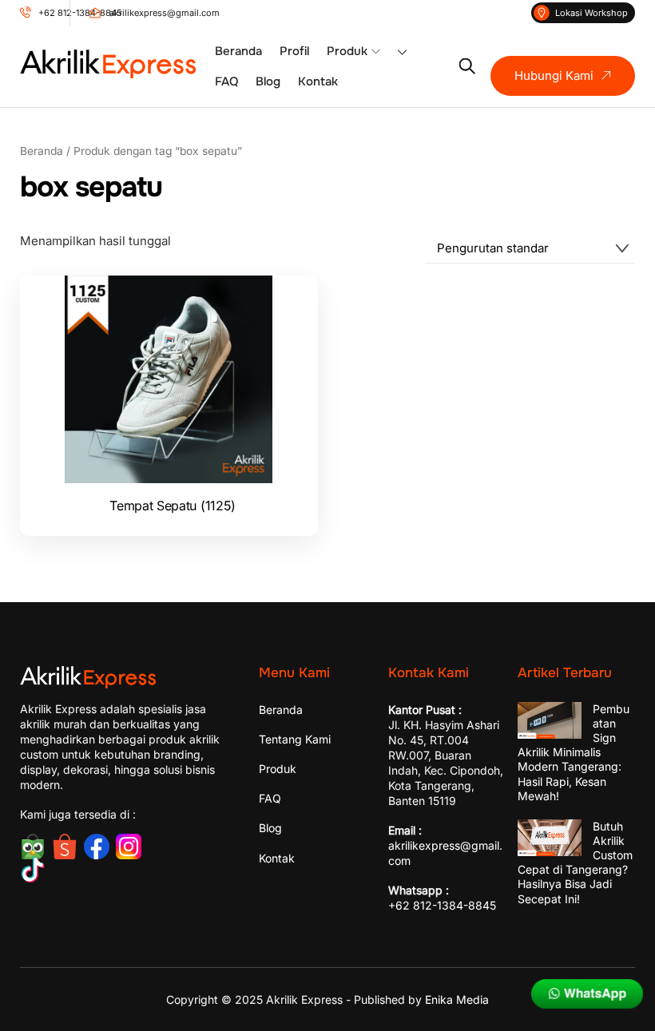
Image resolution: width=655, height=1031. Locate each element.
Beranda (238, 51)
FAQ (226, 81)
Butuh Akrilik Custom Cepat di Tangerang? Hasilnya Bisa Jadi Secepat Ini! (575, 862)
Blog (268, 81)
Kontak (318, 81)
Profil (294, 51)
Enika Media (457, 999)
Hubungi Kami (553, 75)
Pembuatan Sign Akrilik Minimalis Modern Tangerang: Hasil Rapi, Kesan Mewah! (573, 752)
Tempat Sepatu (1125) (172, 506)
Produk (347, 51)
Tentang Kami (295, 739)
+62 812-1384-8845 (442, 905)
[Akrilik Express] (108, 72)
